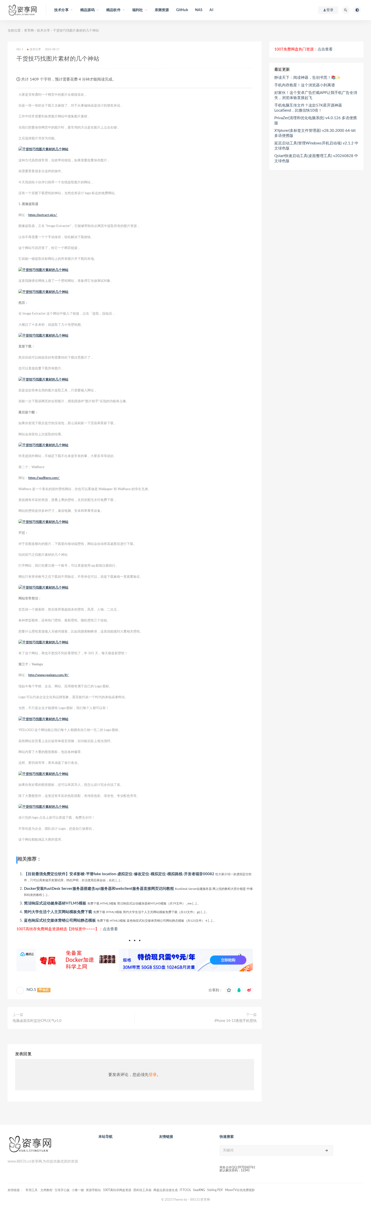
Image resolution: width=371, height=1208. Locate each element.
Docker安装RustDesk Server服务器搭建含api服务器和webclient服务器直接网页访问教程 (99, 889)
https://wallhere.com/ (44, 478)
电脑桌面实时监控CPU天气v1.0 (37, 1021)
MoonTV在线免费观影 (240, 1190)
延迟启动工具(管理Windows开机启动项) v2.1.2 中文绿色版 (316, 145)
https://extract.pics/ (43, 215)
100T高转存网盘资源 (117, 1190)
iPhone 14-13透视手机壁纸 (236, 1021)
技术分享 (43, 30)
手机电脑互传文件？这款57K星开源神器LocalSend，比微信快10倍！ (308, 108)
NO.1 (31, 990)
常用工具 (31, 1190)
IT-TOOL (185, 1190)
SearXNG (199, 1190)
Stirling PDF (215, 1190)
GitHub (182, 10)
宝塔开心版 (62, 1190)
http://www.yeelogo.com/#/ (48, 675)
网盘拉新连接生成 (165, 1190)
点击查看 (110, 929)
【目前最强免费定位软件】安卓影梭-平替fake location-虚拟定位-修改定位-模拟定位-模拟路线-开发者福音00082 (119, 874)
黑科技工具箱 (142, 1190)
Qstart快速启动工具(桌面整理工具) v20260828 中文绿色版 (316, 158)
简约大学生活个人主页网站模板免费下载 (58, 912)
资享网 (29, 30)
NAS (199, 10)
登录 (153, 1075)
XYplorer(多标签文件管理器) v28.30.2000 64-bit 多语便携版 (315, 133)
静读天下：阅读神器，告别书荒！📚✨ (307, 78)
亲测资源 (162, 10)
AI (211, 10)
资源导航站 (93, 1190)
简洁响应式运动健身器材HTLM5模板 (55, 903)
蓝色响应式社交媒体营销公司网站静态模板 (60, 920)
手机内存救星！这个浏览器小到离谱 (304, 85)
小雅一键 (78, 1190)
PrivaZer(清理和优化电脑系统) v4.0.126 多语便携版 (315, 120)
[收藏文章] (229, 990)
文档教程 (46, 1190)
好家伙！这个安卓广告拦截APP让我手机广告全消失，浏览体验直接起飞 (315, 95)
